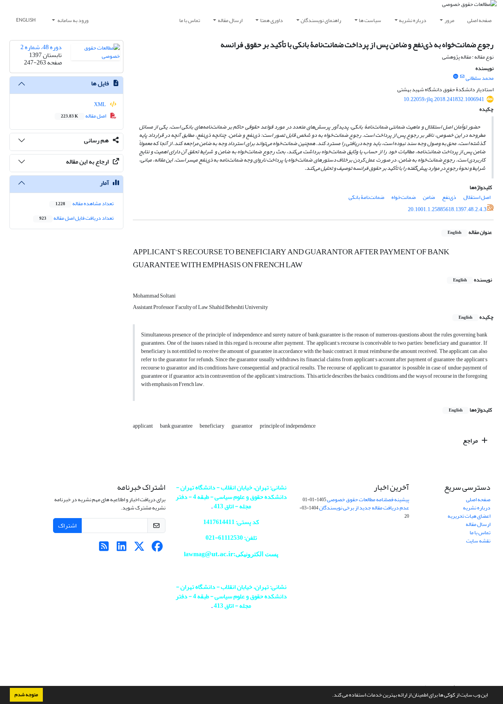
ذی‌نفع (449, 197)
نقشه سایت (478, 540)
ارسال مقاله (230, 20)
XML (100, 104)
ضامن (429, 197)
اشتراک (67, 525)
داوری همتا (271, 20)
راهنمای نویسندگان (321, 20)
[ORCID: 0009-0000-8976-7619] (455, 77)
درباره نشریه (412, 20)
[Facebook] (157, 548)
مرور (449, 20)
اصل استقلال (476, 197)
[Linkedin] (121, 548)
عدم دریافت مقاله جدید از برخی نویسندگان (364, 507)
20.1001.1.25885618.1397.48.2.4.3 (447, 209)
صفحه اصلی (479, 20)
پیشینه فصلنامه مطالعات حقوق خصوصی (368, 499)
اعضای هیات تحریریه (469, 516)
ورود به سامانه (72, 20)
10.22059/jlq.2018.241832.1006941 (444, 99)
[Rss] (103, 548)
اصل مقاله (84, 115)
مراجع (471, 441)
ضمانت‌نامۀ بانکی (366, 197)
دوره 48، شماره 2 (41, 47)
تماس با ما (189, 20)
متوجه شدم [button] (26, 694)
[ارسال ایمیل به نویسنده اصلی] (462, 77)
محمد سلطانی (480, 78)
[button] (330, 696)
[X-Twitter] (139, 548)
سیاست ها (370, 20)
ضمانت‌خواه (403, 197)
